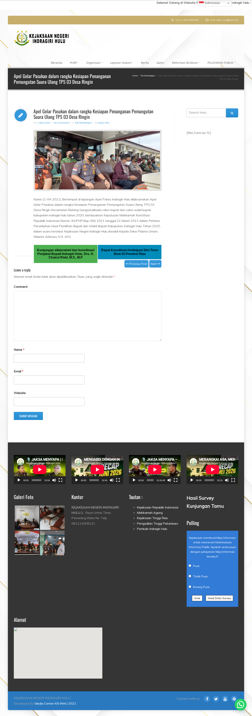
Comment (21, 282)
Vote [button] (197, 593)
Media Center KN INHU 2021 (55, 699)
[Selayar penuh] (60, 475)
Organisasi (93, 60)
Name (19, 345)
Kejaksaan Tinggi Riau (152, 513)
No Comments (61, 117)
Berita (145, 60)
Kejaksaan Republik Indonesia (157, 503)
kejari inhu (103, 117)
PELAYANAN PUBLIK (220, 60)
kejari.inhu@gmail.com (227, 20)
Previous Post (138, 259)
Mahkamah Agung (150, 508)
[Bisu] (54, 475)
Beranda (56, 60)
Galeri (160, 60)
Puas (196, 561)
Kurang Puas (201, 582)
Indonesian (212, 3)
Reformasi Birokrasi (185, 60)
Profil (73, 60)
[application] (40, 464)
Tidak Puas (200, 571)
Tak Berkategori (83, 117)
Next (154, 259)
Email (18, 366)
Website (20, 388)
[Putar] (19, 475)
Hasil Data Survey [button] (219, 593)
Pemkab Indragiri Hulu (152, 524)
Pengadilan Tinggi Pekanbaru (157, 519)
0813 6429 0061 (191, 20)
